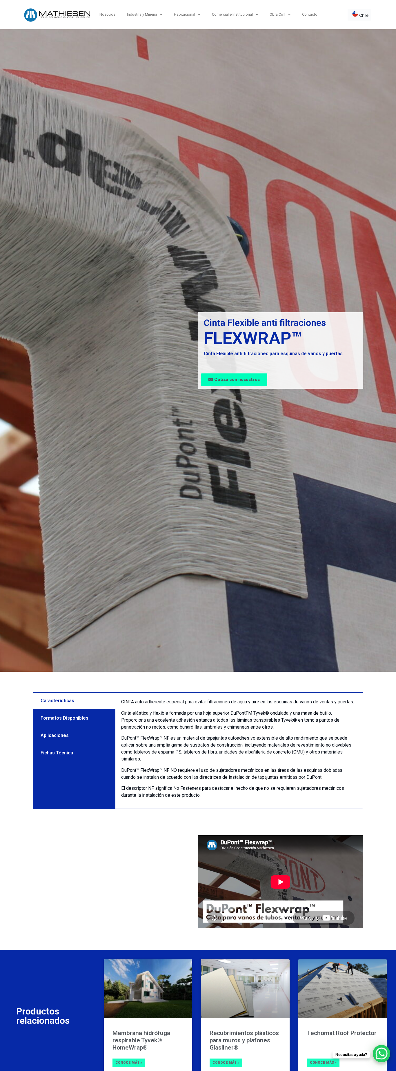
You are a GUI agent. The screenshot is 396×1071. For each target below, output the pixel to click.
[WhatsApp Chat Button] (381, 1053)
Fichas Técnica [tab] (57, 753)
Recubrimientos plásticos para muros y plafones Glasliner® (244, 1040)
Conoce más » (128, 1063)
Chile (363, 15)
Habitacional (184, 14)
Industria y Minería (142, 14)
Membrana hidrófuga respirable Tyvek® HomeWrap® (141, 1040)
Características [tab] (57, 700)
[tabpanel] (239, 751)
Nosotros (107, 14)
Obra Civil (277, 14)
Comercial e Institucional (232, 14)
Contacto (309, 14)
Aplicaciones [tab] (55, 735)
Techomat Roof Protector (342, 1033)
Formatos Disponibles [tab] (64, 718)
